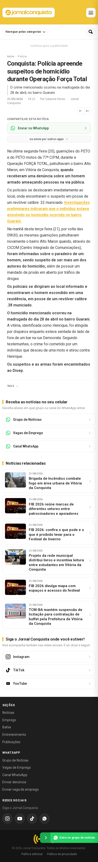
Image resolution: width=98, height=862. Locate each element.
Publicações (11, 742)
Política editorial (32, 854)
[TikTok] (32, 819)
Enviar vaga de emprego (20, 789)
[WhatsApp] (44, 819)
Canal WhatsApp (14, 775)
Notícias (8, 713)
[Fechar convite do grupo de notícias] (45, 837)
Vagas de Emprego (16, 767)
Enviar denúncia (14, 782)
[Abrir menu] (91, 12)
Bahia (6, 727)
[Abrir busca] (90, 32)
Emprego (9, 720)
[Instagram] (7, 819)
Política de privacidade (62, 854)
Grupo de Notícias (15, 760)
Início (10, 56)
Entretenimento (14, 734)
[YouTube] (20, 819)
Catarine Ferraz (55, 99)
